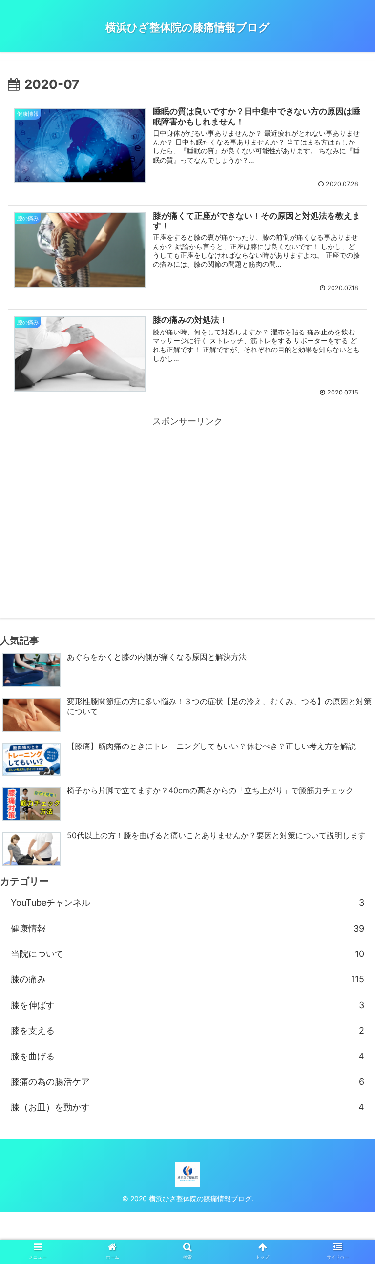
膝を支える (187, 1030)
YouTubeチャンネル (187, 902)
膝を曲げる (187, 1056)
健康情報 (187, 928)
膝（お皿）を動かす (187, 1107)
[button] (346, 969)
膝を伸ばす (187, 1005)
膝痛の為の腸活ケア (187, 1082)
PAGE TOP (357, 1218)
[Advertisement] (187, 497)
